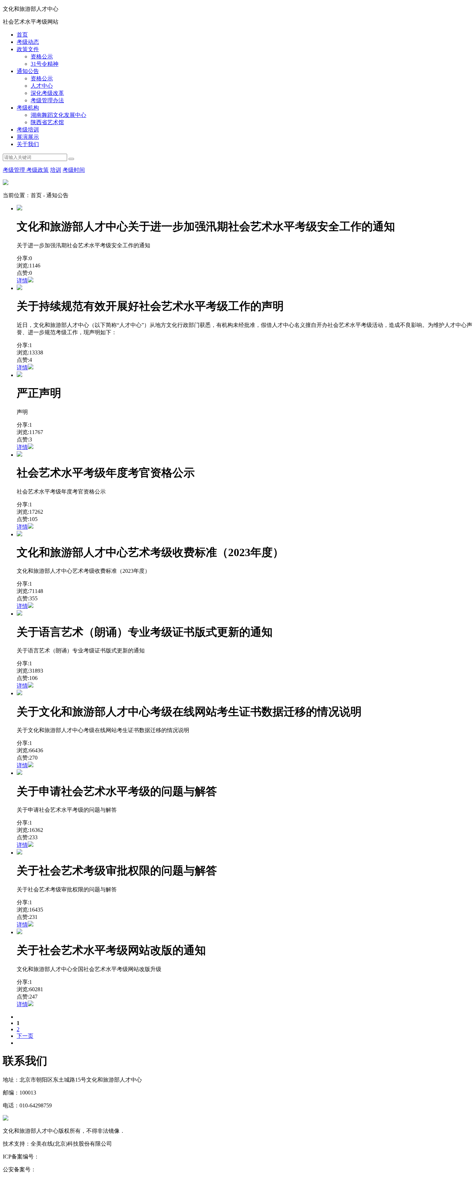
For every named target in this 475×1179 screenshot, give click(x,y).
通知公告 (28, 71)
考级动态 (28, 42)
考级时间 (74, 170)
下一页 (25, 1036)
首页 (22, 35)
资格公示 (42, 56)
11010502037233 (55, 1169)
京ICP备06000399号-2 (65, 1157)
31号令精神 (44, 64)
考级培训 (28, 130)
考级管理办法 (47, 100)
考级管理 (14, 170)
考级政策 (37, 170)
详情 (22, 280)
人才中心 (42, 86)
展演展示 (28, 137)
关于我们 (28, 144)
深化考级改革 (47, 93)
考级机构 (28, 108)
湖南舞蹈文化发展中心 (58, 115)
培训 (55, 170)
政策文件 (28, 49)
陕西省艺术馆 (47, 122)
